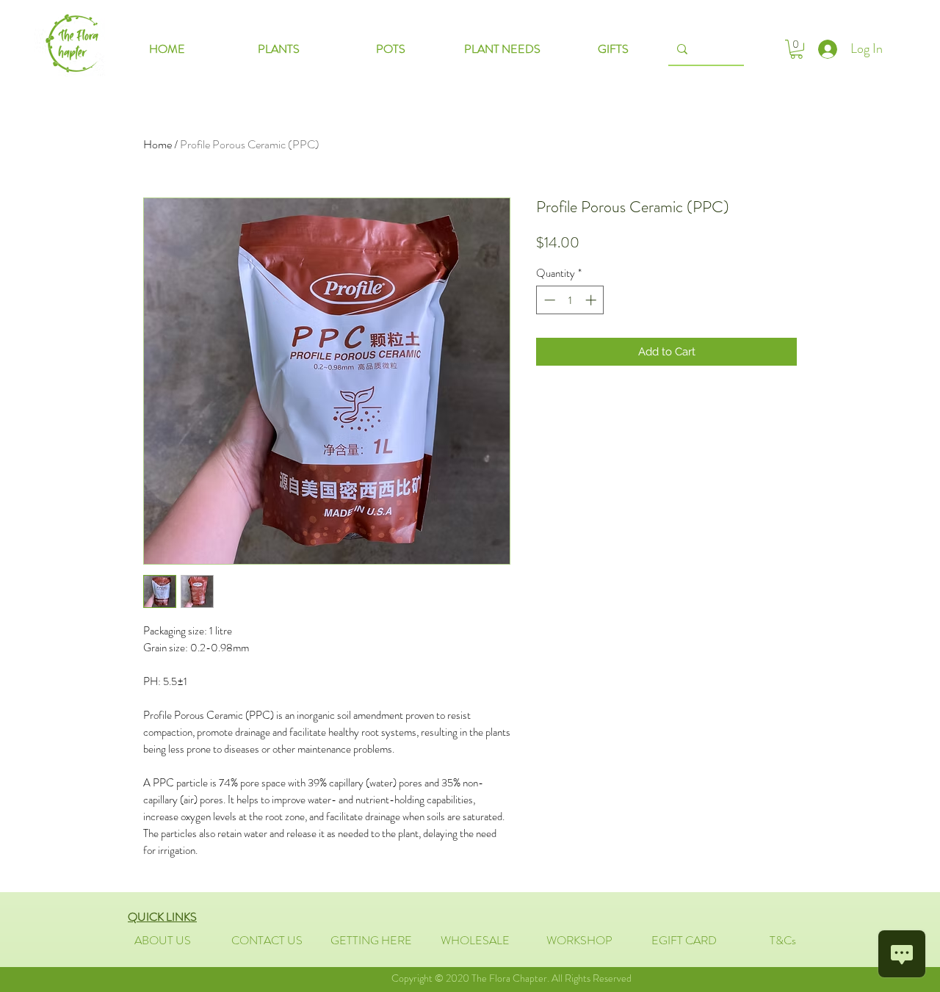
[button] (796, 49)
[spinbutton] (570, 300)
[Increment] (592, 300)
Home (157, 144)
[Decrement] (548, 300)
